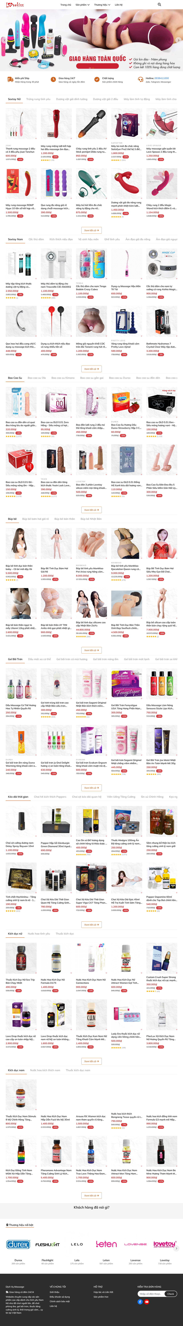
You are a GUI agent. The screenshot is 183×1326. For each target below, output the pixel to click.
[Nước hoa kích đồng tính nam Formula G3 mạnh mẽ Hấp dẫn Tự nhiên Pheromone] (161, 1094)
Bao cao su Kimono (62, 377)
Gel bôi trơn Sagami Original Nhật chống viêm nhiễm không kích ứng (126, 763)
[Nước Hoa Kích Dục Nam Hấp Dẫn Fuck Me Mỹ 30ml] (56, 1094)
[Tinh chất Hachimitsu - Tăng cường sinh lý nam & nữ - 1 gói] (21, 878)
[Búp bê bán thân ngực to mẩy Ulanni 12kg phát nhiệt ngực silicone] (21, 603)
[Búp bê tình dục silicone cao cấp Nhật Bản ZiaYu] (91, 603)
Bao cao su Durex (120, 377)
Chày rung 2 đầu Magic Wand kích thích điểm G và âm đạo (160, 208)
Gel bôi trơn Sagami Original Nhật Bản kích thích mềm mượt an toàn (91, 706)
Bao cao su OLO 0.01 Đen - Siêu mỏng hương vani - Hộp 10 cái (161, 425)
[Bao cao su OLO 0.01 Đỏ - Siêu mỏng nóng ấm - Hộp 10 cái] (21, 459)
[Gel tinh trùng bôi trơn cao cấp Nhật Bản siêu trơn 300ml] (56, 683)
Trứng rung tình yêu (38, 99)
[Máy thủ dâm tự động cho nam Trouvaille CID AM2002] (56, 263)
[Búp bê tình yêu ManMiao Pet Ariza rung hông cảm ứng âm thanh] (91, 543)
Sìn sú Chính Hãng (152, 796)
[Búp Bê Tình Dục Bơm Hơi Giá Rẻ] (56, 543)
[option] (91, 40)
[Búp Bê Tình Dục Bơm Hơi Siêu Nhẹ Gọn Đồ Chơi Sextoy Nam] (161, 543)
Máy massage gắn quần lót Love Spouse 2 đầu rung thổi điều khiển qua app (161, 151)
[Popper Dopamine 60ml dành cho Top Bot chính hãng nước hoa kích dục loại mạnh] (161, 878)
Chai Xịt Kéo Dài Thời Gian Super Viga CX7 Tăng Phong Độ (91, 902)
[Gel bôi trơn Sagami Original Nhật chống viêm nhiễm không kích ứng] (126, 740)
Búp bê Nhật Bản (91, 518)
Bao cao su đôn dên (148, 377)
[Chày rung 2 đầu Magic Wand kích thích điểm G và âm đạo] (161, 183)
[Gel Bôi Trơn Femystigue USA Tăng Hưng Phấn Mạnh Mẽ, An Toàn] (126, 683)
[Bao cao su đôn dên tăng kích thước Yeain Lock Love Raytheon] (56, 459)
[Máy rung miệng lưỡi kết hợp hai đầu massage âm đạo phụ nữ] (56, 123)
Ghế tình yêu (112, 239)
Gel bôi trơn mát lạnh (137, 659)
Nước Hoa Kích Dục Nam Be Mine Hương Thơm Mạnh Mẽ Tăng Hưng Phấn (161, 1173)
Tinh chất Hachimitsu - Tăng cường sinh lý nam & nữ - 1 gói (21, 900)
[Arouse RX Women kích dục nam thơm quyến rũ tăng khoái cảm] (91, 1094)
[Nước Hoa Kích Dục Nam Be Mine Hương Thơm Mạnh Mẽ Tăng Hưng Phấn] (161, 1151)
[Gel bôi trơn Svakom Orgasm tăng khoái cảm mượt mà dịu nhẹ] (91, 740)
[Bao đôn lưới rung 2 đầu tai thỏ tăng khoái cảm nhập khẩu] (91, 402)
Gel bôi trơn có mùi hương (71, 659)
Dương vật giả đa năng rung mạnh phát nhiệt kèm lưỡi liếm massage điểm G (126, 205)
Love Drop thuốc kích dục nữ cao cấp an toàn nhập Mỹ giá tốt (21, 1039)
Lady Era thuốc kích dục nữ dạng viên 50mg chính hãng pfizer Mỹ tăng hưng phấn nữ (126, 1037)
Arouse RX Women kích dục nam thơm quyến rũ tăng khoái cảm (91, 1119)
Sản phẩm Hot (101, 1296)
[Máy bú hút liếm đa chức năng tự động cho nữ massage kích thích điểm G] (91, 183)
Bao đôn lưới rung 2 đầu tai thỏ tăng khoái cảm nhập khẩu (90, 428)
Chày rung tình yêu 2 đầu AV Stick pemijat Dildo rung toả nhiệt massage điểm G (91, 151)
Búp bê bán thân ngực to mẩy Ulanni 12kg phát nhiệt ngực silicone (20, 628)
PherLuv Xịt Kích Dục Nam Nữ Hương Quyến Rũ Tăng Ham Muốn (160, 1039)
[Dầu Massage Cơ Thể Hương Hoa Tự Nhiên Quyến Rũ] (21, 683)
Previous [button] (4, 40)
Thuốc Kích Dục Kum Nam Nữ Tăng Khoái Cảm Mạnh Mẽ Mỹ (91, 1039)
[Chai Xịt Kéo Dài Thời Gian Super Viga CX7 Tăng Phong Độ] (91, 878)
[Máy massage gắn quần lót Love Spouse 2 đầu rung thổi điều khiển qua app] (161, 123)
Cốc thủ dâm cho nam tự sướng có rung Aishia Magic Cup (161, 289)
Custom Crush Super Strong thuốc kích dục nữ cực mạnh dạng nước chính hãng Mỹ (161, 980)
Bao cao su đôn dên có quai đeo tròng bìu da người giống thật (21, 425)
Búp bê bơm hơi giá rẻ (35, 518)
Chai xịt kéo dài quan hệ (86, 796)
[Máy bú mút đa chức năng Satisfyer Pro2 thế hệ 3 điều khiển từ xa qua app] (126, 123)
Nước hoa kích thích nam (45, 1070)
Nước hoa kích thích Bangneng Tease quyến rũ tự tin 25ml (126, 1117)
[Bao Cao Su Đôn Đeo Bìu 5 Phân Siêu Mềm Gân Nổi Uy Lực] (161, 459)
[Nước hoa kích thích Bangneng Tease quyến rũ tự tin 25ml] (126, 1094)
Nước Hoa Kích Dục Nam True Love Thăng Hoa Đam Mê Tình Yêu (90, 1173)
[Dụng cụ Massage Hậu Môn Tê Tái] (126, 263)
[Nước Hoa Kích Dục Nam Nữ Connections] (91, 958)
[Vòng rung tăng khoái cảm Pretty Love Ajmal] (126, 321)
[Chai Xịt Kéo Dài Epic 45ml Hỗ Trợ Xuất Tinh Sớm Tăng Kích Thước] (126, 878)
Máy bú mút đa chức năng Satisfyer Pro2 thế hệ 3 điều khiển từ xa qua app (126, 149)
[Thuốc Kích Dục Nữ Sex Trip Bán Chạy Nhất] (21, 958)
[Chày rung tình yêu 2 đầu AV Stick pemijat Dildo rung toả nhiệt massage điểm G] (91, 123)
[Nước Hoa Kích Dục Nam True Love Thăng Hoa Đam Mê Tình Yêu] (91, 1151)
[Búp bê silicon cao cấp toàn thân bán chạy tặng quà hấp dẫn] (161, 603)
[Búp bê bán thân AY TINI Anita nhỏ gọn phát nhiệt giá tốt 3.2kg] (56, 603)
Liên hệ (53, 1306)
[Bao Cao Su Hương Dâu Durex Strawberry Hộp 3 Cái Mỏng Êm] (126, 402)
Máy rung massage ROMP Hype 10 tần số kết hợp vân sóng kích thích (20, 208)
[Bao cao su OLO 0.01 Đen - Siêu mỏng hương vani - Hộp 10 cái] (161, 402)
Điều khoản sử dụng (60, 1296)
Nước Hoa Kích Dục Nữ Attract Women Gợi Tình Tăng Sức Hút (124, 983)
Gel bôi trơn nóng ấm (105, 659)
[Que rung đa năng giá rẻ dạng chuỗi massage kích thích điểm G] (56, 183)
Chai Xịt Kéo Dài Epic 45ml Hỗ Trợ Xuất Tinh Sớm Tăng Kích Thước (126, 902)
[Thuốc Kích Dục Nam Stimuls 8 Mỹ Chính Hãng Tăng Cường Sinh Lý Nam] (21, 1094)
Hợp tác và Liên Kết (103, 1292)
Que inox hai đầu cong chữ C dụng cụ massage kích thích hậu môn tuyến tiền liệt (21, 346)
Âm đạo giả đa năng (138, 239)
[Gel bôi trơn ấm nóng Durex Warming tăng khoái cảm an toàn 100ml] (21, 740)
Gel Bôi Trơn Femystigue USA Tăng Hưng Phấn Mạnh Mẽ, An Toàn (126, 708)
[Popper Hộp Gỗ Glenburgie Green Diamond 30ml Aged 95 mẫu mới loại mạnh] (56, 821)
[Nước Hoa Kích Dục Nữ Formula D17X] (56, 958)
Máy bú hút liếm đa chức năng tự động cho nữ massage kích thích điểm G (90, 208)
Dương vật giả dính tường (71, 99)
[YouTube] (146, 1301)
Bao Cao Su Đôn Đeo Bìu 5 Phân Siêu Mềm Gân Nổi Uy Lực (161, 487)
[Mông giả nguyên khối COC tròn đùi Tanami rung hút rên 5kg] (91, 321)
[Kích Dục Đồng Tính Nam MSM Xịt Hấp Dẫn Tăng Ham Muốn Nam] (21, 1151)
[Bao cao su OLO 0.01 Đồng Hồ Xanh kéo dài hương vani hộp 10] (126, 459)
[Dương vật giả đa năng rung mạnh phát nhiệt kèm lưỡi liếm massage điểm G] (126, 183)
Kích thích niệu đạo (61, 239)
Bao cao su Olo (37, 377)
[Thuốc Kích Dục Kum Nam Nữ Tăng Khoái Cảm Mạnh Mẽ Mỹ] (91, 1014)
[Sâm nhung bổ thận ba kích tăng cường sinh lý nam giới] (161, 821)
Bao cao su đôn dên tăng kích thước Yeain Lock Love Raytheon (55, 485)
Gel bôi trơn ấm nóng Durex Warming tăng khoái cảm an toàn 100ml (21, 766)
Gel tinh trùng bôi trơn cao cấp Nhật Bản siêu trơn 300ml (54, 706)
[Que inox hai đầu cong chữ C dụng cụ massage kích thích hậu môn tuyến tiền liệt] (21, 321)
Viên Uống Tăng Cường (121, 796)
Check (170, 1293)
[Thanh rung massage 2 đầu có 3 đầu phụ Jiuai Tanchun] (21, 123)
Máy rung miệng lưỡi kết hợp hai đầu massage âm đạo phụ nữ (56, 149)
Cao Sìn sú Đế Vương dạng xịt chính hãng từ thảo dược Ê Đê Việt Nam (91, 843)
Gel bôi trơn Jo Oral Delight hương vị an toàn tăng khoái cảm (56, 766)
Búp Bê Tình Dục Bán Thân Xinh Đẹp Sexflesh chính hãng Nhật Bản (125, 628)
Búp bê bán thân (64, 518)
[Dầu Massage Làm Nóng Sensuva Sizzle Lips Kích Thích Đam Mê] (161, 683)
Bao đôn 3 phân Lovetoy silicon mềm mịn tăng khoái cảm (90, 487)
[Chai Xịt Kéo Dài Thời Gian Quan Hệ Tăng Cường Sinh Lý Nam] (56, 878)
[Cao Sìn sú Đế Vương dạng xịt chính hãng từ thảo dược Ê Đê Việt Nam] (91, 821)
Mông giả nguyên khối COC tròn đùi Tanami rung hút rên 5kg (91, 346)
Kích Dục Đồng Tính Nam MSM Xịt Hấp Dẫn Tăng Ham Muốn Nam (19, 1173)
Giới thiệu (54, 1292)
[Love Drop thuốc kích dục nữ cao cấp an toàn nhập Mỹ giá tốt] (21, 1014)
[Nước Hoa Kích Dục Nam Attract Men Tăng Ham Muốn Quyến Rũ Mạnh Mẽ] (126, 1151)
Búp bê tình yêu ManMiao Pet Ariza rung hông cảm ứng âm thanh (89, 571)
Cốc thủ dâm (36, 239)
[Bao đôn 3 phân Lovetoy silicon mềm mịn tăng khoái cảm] (91, 459)
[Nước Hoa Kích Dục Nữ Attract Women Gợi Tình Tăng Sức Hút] (126, 958)
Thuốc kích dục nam (78, 1070)
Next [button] (178, 40)
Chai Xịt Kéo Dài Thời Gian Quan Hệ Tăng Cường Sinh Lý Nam (55, 902)
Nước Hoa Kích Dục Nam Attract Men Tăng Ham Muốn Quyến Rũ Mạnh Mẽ (124, 1173)
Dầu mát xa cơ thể (39, 659)
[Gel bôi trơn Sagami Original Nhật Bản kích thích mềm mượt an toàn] (91, 683)
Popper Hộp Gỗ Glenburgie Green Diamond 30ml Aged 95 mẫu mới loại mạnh (55, 846)
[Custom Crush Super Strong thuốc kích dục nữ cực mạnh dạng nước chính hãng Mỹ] (161, 958)
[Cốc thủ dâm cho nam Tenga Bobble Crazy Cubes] (91, 263)
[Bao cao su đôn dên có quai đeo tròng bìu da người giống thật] (21, 402)
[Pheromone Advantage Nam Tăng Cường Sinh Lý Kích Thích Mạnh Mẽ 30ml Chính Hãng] (56, 1151)
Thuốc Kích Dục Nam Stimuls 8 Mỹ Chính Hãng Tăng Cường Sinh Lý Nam (21, 1119)
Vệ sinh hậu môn (88, 239)
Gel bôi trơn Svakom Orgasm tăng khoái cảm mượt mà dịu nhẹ (91, 766)
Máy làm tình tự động (137, 99)
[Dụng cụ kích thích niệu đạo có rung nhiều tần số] (56, 321)
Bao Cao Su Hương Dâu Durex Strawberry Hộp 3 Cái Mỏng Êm (126, 428)
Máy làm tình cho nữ (168, 99)
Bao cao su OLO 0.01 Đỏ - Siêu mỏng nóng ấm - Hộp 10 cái (19, 485)
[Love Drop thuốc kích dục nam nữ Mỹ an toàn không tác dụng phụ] (56, 1014)
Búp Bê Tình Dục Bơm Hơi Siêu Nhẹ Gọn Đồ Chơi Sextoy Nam (160, 571)
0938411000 (162, 78)
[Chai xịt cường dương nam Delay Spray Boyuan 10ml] (21, 821)
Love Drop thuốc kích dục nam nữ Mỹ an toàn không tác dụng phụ (54, 1039)
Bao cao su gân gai (91, 377)
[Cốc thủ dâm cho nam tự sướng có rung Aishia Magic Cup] (161, 263)
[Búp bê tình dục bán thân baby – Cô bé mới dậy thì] (21, 543)
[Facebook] (140, 1301)
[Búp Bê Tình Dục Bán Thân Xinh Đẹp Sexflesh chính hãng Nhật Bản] (126, 603)
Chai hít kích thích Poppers (50, 796)
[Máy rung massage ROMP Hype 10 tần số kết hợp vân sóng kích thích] (21, 183)
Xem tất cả (90, 230)
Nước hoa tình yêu (39, 933)
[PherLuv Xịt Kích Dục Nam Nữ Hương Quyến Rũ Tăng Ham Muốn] (161, 1014)
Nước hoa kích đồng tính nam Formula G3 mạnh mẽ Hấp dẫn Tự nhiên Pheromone (161, 1119)
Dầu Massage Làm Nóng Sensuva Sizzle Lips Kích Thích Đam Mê (159, 708)
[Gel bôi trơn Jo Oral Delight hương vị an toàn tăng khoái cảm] (56, 740)
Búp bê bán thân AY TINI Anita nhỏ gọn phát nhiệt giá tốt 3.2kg (56, 628)
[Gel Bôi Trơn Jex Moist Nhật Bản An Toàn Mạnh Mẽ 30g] (161, 740)
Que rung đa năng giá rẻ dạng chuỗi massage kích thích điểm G (54, 208)
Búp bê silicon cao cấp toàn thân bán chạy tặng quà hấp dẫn (161, 625)
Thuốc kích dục (65, 933)
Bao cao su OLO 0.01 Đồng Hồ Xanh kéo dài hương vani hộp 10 (126, 485)
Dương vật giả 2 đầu (105, 99)
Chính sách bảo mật (60, 1301)
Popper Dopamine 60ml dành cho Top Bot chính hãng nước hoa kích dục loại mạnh (161, 900)
